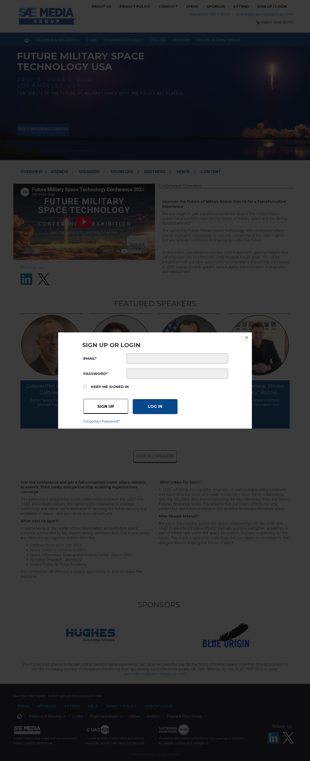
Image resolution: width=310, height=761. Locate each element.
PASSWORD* (95, 373)
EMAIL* (90, 358)
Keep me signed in (110, 386)
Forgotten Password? (101, 421)
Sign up (105, 406)
